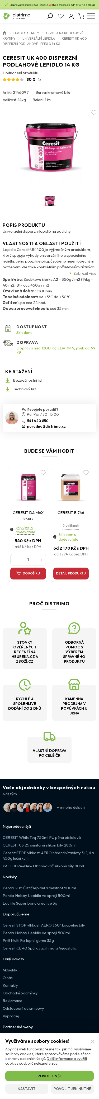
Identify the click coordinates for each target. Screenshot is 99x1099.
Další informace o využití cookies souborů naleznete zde (46, 1061)
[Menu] (91, 16)
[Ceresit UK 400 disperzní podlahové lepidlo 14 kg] (49, 148)
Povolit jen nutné (72, 1088)
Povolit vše (49, 1076)
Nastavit (27, 1088)
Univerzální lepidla (38, 38)
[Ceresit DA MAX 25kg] (28, 487)
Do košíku (31, 573)
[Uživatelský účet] (71, 16)
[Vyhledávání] (50, 16)
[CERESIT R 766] (71, 487)
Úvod (4, 32)
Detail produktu (71, 573)
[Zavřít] (92, 1041)
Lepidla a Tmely (26, 33)
